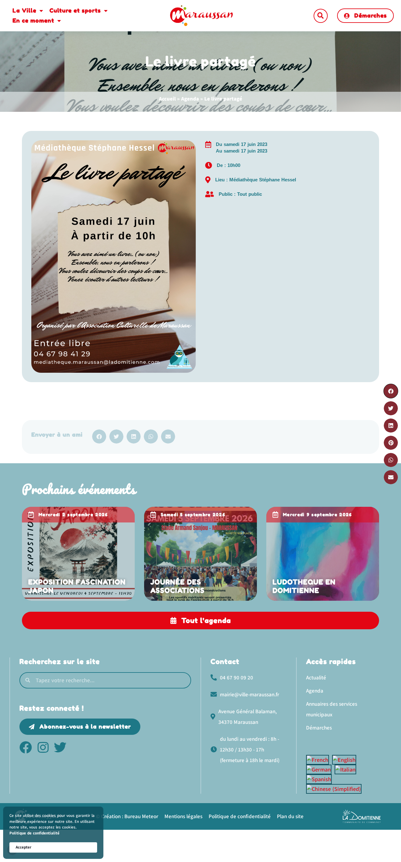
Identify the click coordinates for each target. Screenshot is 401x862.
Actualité (316, 677)
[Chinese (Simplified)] (335, 788)
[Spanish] (320, 779)
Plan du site (290, 816)
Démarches (319, 727)
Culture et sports (75, 10)
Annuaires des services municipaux (331, 709)
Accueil (167, 98)
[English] (345, 759)
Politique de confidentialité (34, 833)
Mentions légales (183, 816)
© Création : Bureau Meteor (127, 816)
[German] (320, 769)
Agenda (190, 98)
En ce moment (33, 20)
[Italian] (347, 769)
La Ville (24, 10)
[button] (321, 16)
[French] (319, 759)
